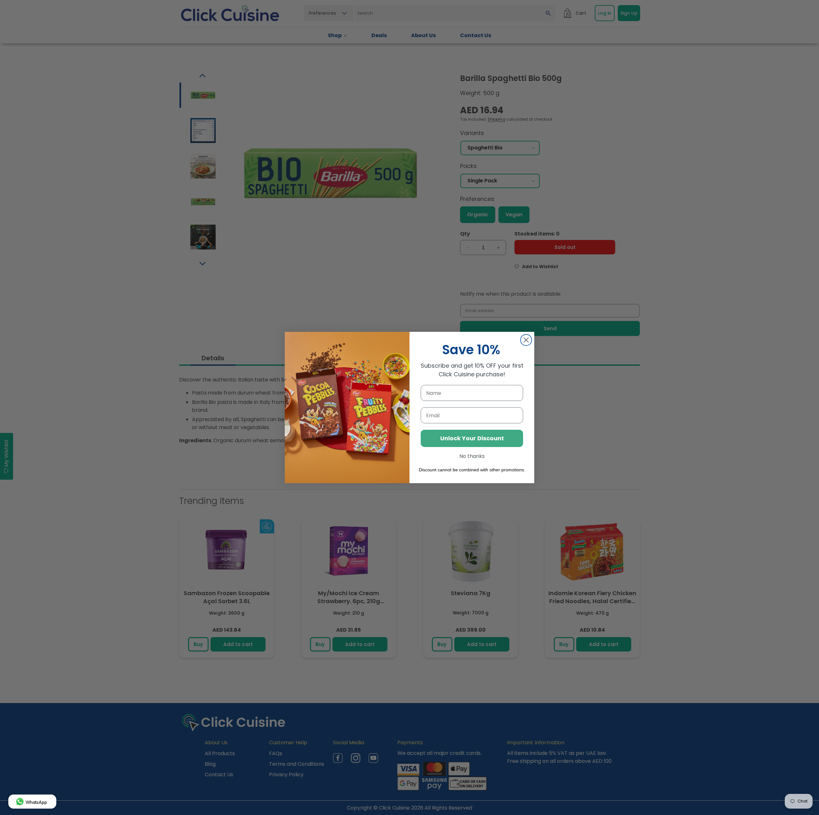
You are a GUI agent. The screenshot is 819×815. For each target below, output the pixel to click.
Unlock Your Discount (472, 438)
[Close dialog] (526, 340)
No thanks (472, 456)
